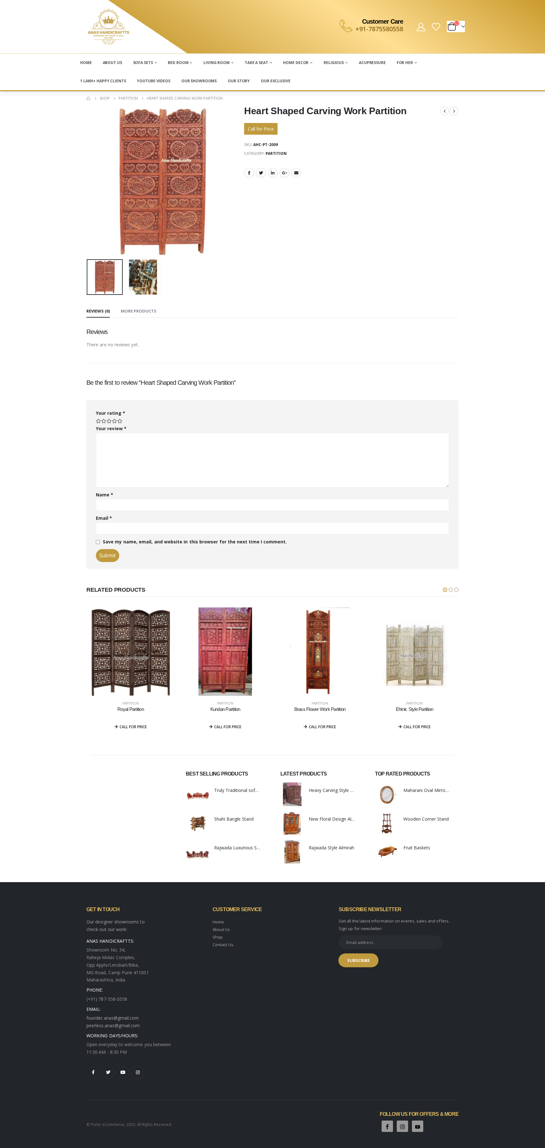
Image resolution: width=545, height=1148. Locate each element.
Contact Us (223, 944)
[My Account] (420, 26)
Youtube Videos (153, 81)
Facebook (249, 173)
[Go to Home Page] (88, 98)
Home (86, 62)
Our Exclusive (275, 81)
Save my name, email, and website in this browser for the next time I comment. (195, 542)
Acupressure (372, 62)
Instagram (138, 1072)
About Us (112, 62)
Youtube (123, 1072)
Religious (334, 62)
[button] (445, 590)
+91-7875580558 (379, 29)
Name (104, 495)
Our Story (239, 81)
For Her (405, 62)
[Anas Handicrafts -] (108, 27)
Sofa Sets (143, 62)
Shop (218, 937)
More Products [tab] (138, 311)
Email (296, 173)
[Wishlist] (436, 26)
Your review (111, 428)
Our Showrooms (199, 81)
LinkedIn (273, 173)
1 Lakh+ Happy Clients (103, 81)
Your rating (110, 413)
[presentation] (88, 181)
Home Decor (295, 62)
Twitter (261, 173)
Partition (276, 153)
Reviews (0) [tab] (98, 311)
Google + (284, 173)
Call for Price (261, 129)
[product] (130, 651)
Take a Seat (256, 62)
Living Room (216, 62)
